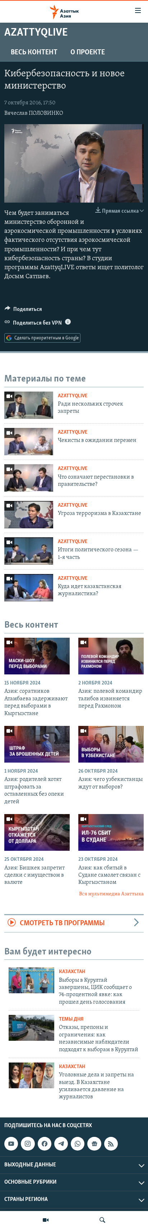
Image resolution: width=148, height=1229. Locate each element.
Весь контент (34, 52)
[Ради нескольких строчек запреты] (28, 405)
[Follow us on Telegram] (61, 1144)
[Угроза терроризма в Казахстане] (28, 514)
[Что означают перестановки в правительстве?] (28, 478)
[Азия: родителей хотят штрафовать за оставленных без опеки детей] (37, 744)
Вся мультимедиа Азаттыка (111, 894)
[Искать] (102, 1220)
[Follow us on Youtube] (11, 1144)
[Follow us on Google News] (94, 1144)
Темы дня (71, 1019)
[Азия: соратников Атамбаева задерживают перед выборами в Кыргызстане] (37, 656)
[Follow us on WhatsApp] (77, 1144)
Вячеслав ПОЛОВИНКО (33, 113)
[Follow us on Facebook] (44, 1144)
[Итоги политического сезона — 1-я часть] (28, 551)
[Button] (23, 311)
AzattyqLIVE (72, 396)
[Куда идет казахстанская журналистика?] (28, 587)
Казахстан (72, 972)
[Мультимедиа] (45, 1220)
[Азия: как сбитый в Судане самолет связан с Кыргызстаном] (111, 832)
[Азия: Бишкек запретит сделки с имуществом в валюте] (37, 832)
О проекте (87, 52)
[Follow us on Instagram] (27, 1144)
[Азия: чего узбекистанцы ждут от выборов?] (111, 744)
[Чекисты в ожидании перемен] (28, 441)
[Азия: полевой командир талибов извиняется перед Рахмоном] (111, 656)
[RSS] (111, 1144)
